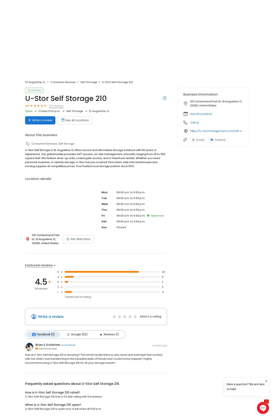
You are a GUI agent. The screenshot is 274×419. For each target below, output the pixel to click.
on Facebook (68, 345)
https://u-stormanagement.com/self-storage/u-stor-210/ (216, 131)
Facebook (220, 139)
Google (200, 139)
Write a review (42, 120)
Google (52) (79, 334)
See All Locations (77, 120)
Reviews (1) (111, 334)
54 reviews (56, 106)
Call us (194, 122)
